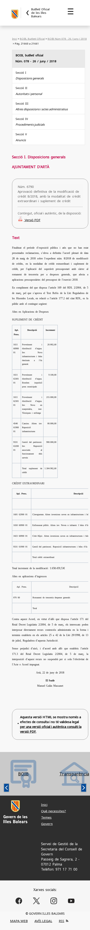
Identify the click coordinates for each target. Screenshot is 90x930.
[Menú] (70, 11)
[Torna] (27, 12)
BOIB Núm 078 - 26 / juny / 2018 (67, 38)
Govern (47, 823)
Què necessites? (53, 811)
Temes (46, 817)
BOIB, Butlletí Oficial (32, 38)
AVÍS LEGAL (43, 921)
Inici (14, 38)
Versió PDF (32, 220)
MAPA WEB (19, 921)
